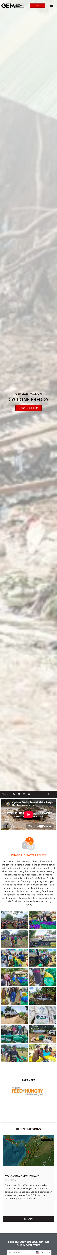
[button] (14, 794)
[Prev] (49, 794)
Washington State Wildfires (27, 1176)
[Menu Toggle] (51, 5)
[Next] (54, 794)
